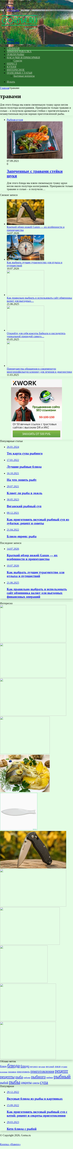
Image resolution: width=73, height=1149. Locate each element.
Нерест (12, 63)
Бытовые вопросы (24, 75)
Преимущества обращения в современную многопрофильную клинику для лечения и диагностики (39, 370)
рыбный (62, 1076)
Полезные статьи (19, 72)
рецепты (7, 1076)
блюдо (24, 1066)
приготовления (42, 1071)
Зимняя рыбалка (19, 51)
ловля (57, 1066)
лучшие (64, 1067)
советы (35, 1082)
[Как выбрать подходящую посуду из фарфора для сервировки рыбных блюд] (18, 829)
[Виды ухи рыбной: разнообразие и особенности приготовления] (24, 982)
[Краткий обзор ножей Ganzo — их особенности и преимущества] (25, 223)
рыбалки (27, 1077)
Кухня (11, 66)
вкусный (50, 1066)
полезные (3, 1072)
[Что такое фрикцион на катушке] (30, 943)
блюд (3, 1066)
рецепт (61, 1071)
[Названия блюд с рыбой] (33, 641)
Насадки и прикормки (23, 57)
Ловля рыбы (15, 54)
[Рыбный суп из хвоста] (28, 1020)
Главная (4, 88)
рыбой (4, 1082)
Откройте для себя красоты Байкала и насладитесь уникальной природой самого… (36, 335)
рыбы (14, 1082)
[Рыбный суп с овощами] (25, 753)
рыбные (49, 1077)
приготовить (23, 1071)
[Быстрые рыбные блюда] (28, 1058)
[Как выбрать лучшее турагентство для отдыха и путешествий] (25, 259)
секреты (26, 1082)
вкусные (42, 1067)
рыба (19, 1077)
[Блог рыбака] (19, 33)
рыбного (38, 1076)
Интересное (16, 69)
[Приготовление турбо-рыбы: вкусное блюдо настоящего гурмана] (33, 905)
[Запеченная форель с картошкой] (25, 791)
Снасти (18, 60)
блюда (13, 1065)
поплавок (12, 1072)
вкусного (34, 1066)
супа (44, 1082)
